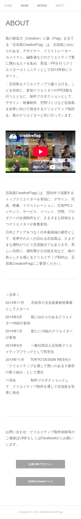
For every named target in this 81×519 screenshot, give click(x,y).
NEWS (25, 5)
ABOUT (60, 5)
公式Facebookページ (40, 481)
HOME (8, 5)
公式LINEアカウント (40, 464)
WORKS (42, 5)
